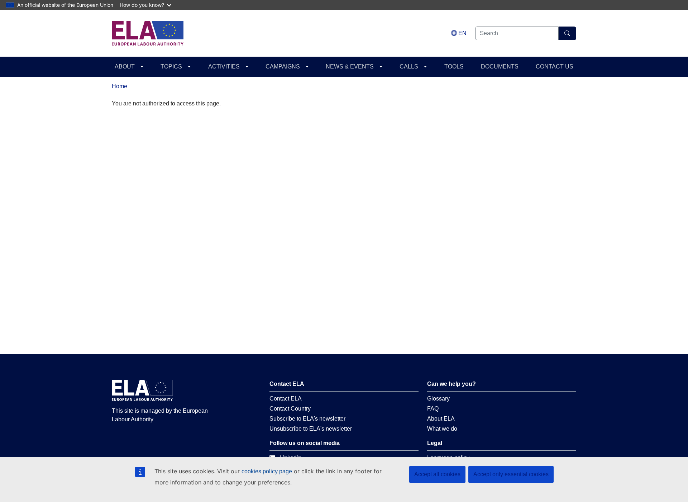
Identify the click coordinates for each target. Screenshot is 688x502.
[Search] (567, 33)
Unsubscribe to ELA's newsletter (310, 429)
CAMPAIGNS (283, 66)
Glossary (438, 399)
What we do (442, 429)
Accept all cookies (437, 474)
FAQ (433, 409)
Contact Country (290, 409)
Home (119, 86)
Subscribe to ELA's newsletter (307, 419)
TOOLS (454, 66)
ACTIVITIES (224, 66)
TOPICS (171, 66)
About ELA (441, 419)
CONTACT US (554, 66)
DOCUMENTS (500, 66)
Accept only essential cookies (511, 474)
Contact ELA (285, 399)
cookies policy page (267, 471)
